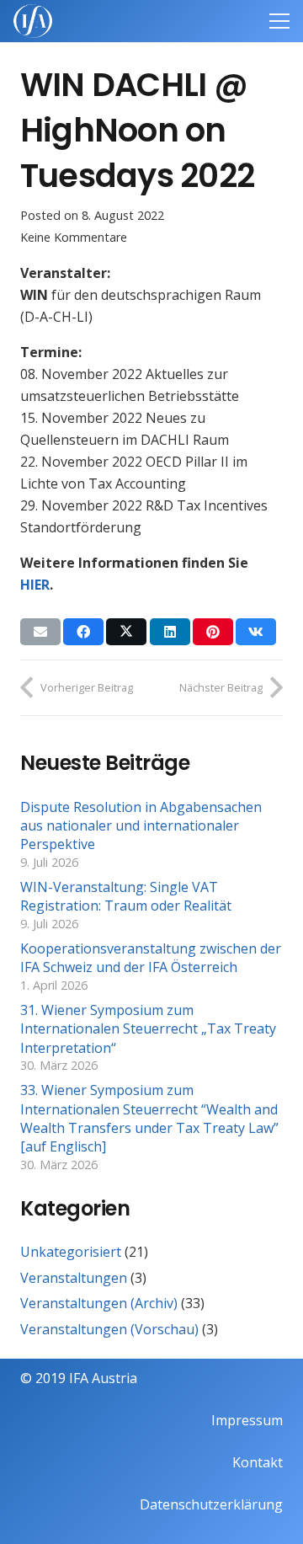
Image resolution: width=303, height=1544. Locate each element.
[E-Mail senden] (40, 631)
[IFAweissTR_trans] (32, 21)
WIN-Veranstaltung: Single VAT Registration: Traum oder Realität (125, 896)
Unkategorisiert (70, 1251)
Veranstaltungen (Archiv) (99, 1303)
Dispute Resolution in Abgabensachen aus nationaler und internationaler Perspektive (141, 826)
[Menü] (279, 21)
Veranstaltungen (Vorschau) (109, 1329)
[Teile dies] (83, 631)
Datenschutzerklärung (211, 1504)
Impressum (247, 1420)
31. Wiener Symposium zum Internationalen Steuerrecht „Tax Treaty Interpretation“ (148, 1029)
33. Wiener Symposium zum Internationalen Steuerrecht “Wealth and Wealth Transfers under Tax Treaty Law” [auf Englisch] (149, 1118)
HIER (35, 584)
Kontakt (257, 1462)
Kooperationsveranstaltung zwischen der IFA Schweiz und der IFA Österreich (150, 957)
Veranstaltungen (73, 1278)
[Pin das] (213, 631)
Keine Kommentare (73, 237)
